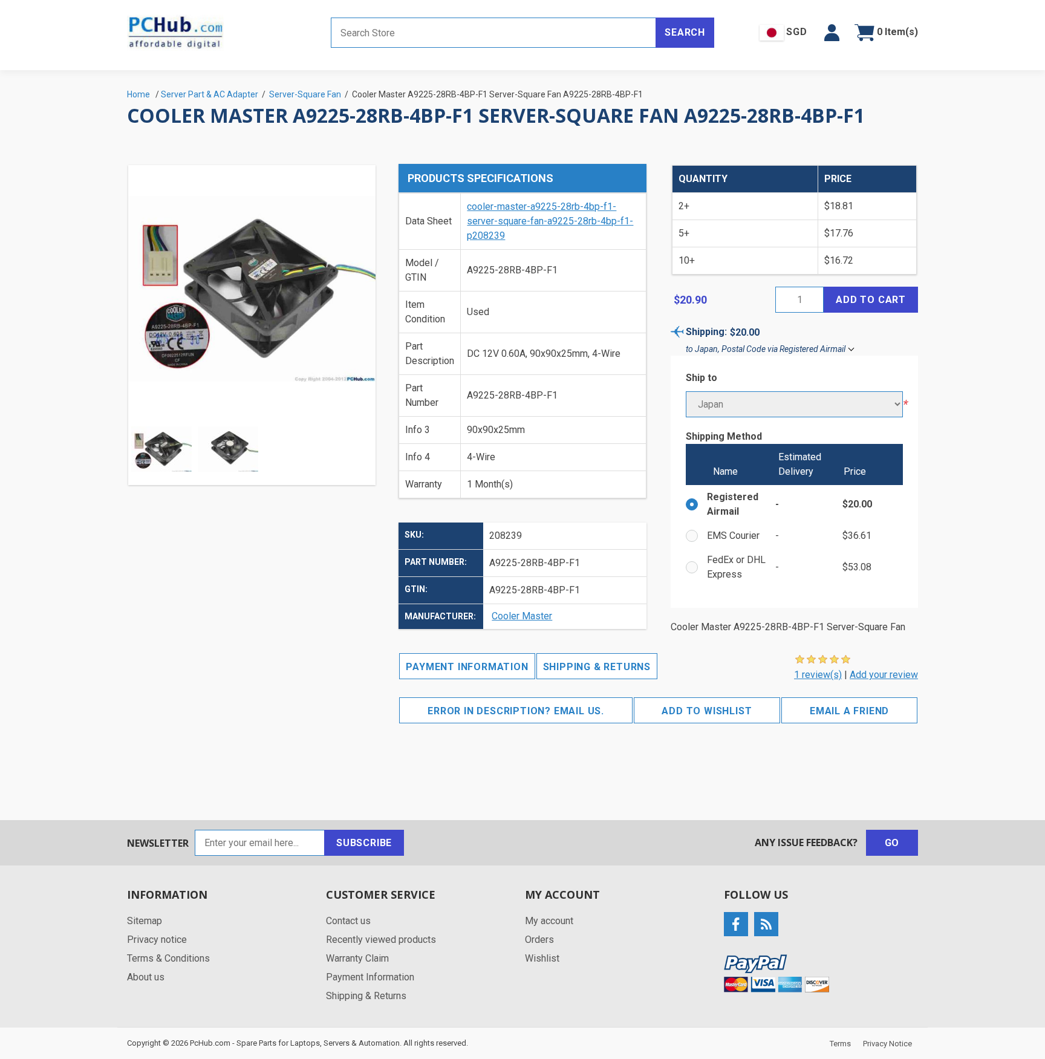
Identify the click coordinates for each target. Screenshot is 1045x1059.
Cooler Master (522, 616)
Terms (840, 1043)
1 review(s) (818, 674)
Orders (539, 939)
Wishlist (542, 958)
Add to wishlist (707, 711)
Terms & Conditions (168, 958)
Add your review (884, 674)
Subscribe (364, 843)
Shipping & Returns (597, 667)
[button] (831, 32)
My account (549, 921)
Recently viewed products (381, 939)
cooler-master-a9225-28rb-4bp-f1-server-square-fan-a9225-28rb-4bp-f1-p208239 (550, 221)
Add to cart (871, 299)
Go (892, 843)
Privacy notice (157, 939)
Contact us (348, 921)
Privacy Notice (887, 1043)
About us (145, 977)
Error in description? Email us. (516, 711)
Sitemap (144, 921)
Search (685, 32)
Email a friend (849, 711)
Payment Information (467, 667)
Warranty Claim (357, 958)
